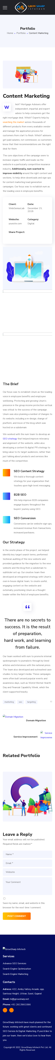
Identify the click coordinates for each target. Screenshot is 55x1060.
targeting (31, 702)
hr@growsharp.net (19, 999)
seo (20, 702)
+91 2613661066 (21, 1004)
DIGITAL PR (27, 802)
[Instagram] (5, 1010)
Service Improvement (27, 790)
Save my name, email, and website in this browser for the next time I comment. (24, 905)
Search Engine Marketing (15, 974)
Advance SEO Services (14, 963)
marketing (9, 702)
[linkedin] (11, 1010)
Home (10, 33)
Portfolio (21, 33)
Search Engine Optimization (17, 968)
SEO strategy (10, 438)
